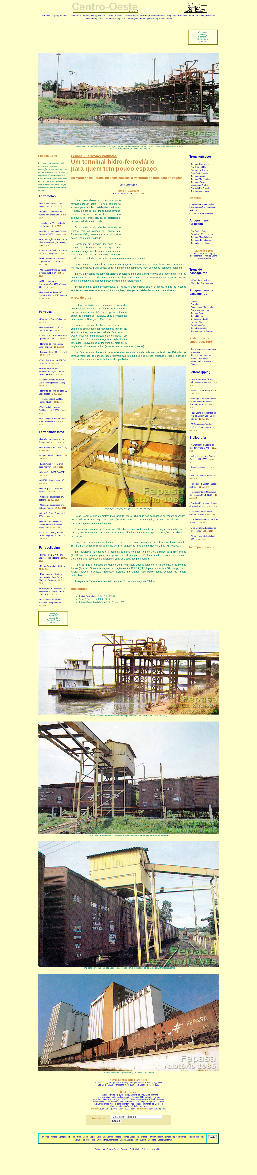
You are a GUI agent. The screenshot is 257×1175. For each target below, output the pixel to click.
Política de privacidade (152, 1149)
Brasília (161, 19)
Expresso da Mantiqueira (202, 307)
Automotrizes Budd (199, 319)
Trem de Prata (197, 313)
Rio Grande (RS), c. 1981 (147, 1085)
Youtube (203, 42)
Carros (110, 16)
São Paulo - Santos (199, 231)
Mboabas (152, 19)
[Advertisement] (111, 34)
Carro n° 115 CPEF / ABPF (52, 472)
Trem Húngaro (197, 316)
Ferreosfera (90, 19)
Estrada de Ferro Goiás (51, 319)
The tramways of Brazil (201, 475)
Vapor (93, 16)
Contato (124, 1149)
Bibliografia (197, 437)
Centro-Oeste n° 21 (122, 193)
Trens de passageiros (198, 271)
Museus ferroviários (200, 358)
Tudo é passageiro (199, 467)
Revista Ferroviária (87, 596)
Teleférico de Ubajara (200, 191)
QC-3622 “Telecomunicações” (135, 1099)
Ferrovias (45, 16)
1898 (133, 1109)
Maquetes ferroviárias (177, 16)
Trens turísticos (200, 156)
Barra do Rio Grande (200, 188)
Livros (100, 19)
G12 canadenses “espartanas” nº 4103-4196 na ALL (52, 284)
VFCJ (195, 253)
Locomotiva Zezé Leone (202, 213)
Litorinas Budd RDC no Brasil (53, 352)
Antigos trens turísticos (199, 222)
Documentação (112, 19)
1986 (151, 1109)
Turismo (144, 16)
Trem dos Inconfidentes (201, 240)
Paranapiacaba (204, 258)
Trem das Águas (198, 176)
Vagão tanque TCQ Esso (51, 455)
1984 (108, 1109)
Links (122, 19)
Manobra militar (117, 1106)
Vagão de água (157, 1099)
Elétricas (101, 16)
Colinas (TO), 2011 (104, 1082)
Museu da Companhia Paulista (120, 1101)
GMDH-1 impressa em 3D (52, 480)
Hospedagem (55, 603)
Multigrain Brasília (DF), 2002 (148, 1082)
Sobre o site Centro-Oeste (107, 1149)
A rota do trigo (157, 1101)
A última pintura (143, 1101)
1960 (163, 1109)
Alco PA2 (97, 1099)
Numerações (147, 1097)
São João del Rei (198, 167)
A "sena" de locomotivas (136, 1106)
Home (169, 19)
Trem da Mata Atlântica (201, 237)
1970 (114, 1109)
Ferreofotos (47, 196)
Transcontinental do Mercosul (149, 1104)
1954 (121, 1109)
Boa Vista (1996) (105, 1085)
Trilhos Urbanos (131, 16)
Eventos (194, 364)
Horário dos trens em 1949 (111, 1095)
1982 (157, 1109)
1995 (102, 1109)
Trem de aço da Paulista (202, 331)
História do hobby (197, 16)
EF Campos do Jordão (50, 600)
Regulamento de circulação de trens (141, 1095)
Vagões (118, 16)
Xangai (194, 301)
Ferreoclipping (49, 547)
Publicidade (135, 1149)
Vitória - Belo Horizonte (201, 280)
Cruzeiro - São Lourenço (202, 234)
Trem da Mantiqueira (200, 179)
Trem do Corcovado (200, 164)
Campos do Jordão (199, 170)
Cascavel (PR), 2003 (124, 1082)
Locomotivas (75, 16)
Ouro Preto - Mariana (200, 173)
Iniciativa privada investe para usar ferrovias (114, 1104)
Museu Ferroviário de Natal (52, 566)
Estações (63, 16)
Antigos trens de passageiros (201, 292)
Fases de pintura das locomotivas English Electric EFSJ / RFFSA (51, 371)
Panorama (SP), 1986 (124, 1085)
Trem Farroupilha (199, 328)
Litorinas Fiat (196, 322)
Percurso (52, 580)
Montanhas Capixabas (201, 185)
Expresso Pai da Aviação (202, 204)
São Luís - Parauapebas (202, 283)
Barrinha (194, 304)
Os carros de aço (111, 1099)
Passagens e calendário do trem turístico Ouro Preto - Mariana (52, 577)
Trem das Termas (199, 182)
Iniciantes (210, 16)
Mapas (55, 16)
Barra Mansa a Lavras (201, 310)
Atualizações (132, 19)
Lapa (211, 253)
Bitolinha (203, 253)
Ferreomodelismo (157, 16)
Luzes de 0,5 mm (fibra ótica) (53, 447)
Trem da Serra (210, 256)
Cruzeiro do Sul (198, 325)
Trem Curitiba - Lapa (200, 243)
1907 (127, 1109)
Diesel (86, 16)
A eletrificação (123, 1097)
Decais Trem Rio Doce (50, 521)
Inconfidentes (196, 256)
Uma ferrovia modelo (106, 1097)
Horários (43, 603)
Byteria (143, 19)
